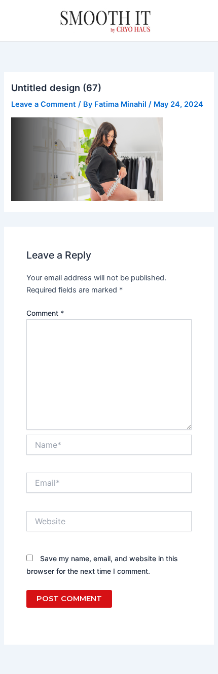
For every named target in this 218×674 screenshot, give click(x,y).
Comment (45, 313)
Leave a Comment (43, 104)
